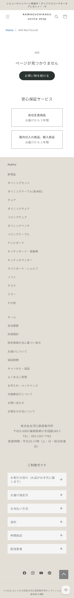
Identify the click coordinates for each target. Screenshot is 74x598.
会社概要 (13, 325)
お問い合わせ (16, 403)
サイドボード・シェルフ (23, 268)
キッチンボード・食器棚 (23, 251)
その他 (12, 303)
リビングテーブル (19, 234)
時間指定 (16, 535)
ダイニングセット (19, 183)
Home (9, 30)
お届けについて (17, 351)
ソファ (12, 277)
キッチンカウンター (20, 260)
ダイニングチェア (19, 208)
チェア (12, 200)
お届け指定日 (19, 495)
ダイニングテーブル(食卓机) (25, 191)
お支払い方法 (19, 508)
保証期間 (13, 360)
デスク (12, 285)
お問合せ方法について (21, 411)
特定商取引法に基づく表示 (24, 343)
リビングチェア (17, 217)
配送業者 (16, 549)
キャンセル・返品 (19, 368)
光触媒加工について (20, 394)
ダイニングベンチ (19, 226)
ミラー (12, 294)
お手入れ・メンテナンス (23, 385)
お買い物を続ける (37, 76)
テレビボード (16, 243)
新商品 (12, 174)
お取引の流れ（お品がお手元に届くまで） (32, 479)
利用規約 (13, 334)
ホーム (12, 317)
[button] (7, 17)
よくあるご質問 (17, 377)
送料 (13, 522)
